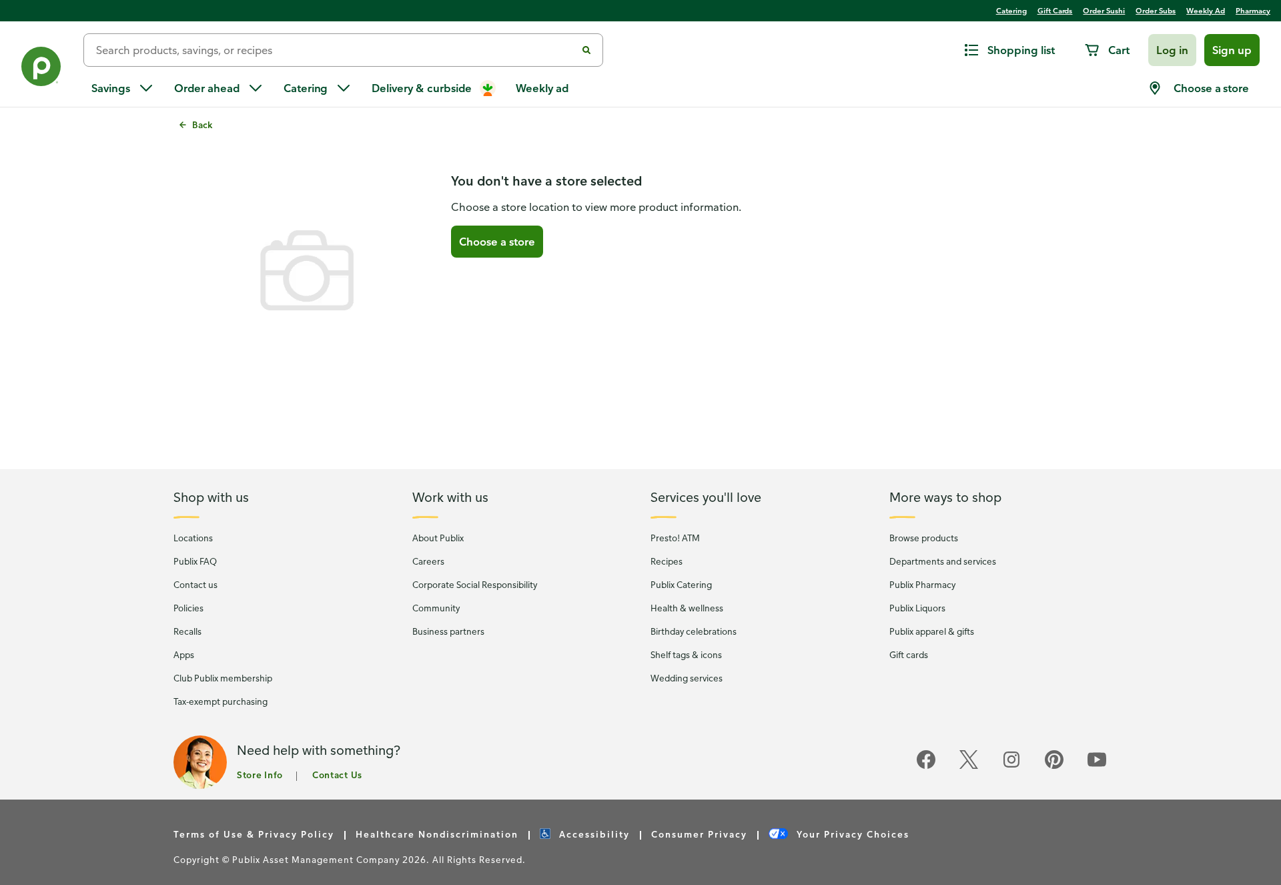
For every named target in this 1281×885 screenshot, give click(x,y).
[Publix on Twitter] (968, 766)
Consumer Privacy (699, 834)
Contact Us (337, 774)
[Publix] (41, 69)
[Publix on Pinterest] (1054, 766)
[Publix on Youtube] (1097, 766)
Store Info (260, 774)
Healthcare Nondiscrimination (437, 834)
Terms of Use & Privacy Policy (253, 834)
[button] (1172, 50)
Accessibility (593, 834)
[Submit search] (586, 50)
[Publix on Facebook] (926, 766)
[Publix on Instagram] (1011, 766)
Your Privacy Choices (851, 834)
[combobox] (335, 50)
